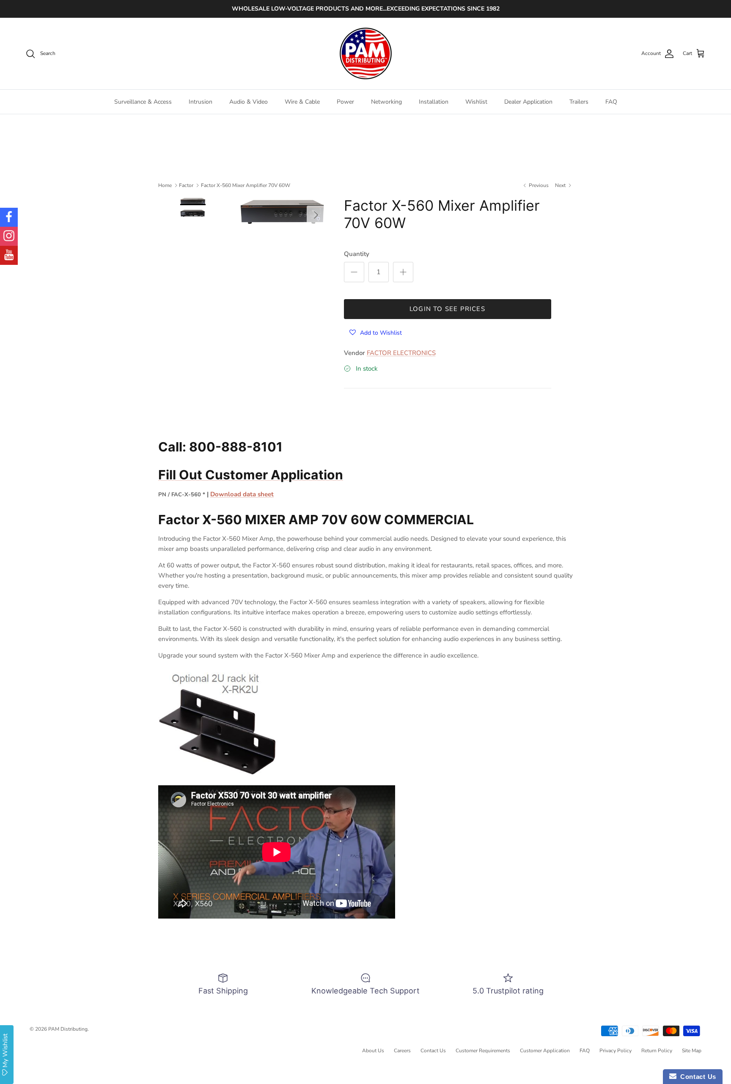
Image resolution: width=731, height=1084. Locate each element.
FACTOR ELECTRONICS (401, 353)
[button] (375, 332)
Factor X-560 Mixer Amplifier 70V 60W (245, 185)
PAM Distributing (68, 1029)
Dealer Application (528, 102)
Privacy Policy (615, 1050)
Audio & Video (248, 102)
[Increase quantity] (403, 272)
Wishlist (476, 102)
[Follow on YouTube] (9, 255)
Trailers (578, 102)
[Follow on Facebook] (9, 217)
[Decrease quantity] (354, 272)
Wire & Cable (302, 102)
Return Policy (656, 1050)
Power (345, 102)
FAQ (611, 102)
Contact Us (433, 1050)
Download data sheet (242, 494)
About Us (373, 1050)
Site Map (691, 1050)
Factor (186, 185)
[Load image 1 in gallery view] (282, 210)
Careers (402, 1050)
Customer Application (545, 1050)
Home (165, 185)
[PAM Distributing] (365, 53)
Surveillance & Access (143, 102)
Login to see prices (447, 309)
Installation (433, 102)
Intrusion (200, 102)
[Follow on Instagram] (9, 236)
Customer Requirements (483, 1050)
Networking (386, 102)
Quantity (356, 254)
